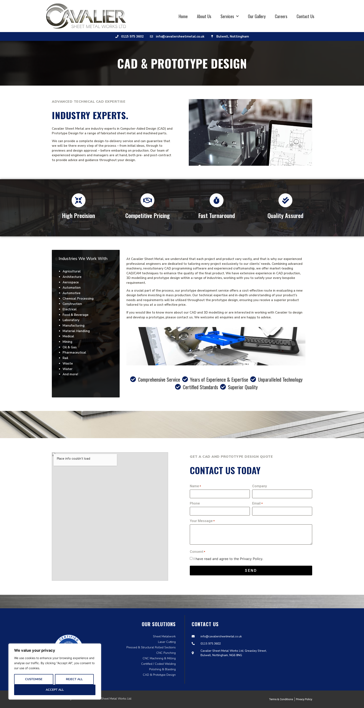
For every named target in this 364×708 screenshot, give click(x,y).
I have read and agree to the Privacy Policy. (228, 558)
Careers (281, 16)
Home (183, 16)
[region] (54, 671)
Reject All (74, 679)
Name (195, 486)
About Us (204, 16)
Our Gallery (257, 16)
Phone (195, 503)
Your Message (202, 521)
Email (257, 503)
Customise (33, 679)
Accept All (55, 690)
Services (227, 16)
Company (259, 486)
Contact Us (305, 16)
